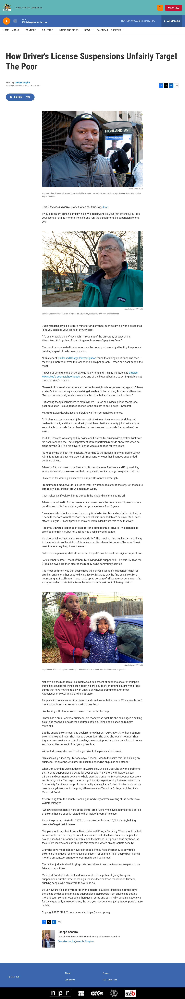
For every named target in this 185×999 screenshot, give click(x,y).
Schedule (47, 30)
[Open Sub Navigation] (21, 30)
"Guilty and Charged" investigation (77, 358)
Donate (174, 7)
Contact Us (70, 980)
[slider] (19, 20)
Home (6, 30)
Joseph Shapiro (22, 82)
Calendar (102, 30)
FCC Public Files (110, 980)
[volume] (15, 21)
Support (116, 30)
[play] (6, 21)
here (105, 206)
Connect (31, 30)
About (15, 30)
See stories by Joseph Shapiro (76, 941)
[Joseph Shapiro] (48, 939)
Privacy (106, 973)
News (87, 30)
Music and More (68, 30)
